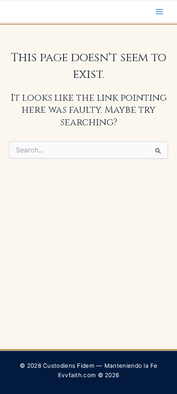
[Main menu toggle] (159, 12)
